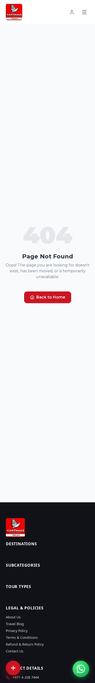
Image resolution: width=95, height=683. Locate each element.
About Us (13, 617)
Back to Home (50, 297)
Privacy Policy (17, 630)
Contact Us (14, 651)
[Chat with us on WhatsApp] (81, 669)
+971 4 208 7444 (26, 677)
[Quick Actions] (13, 668)
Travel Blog (15, 624)
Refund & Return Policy (25, 644)
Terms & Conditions (22, 637)
